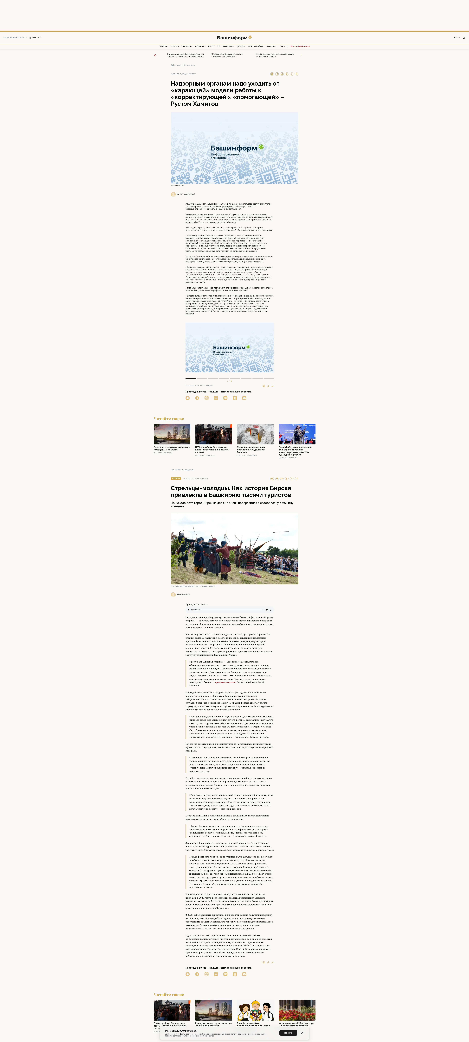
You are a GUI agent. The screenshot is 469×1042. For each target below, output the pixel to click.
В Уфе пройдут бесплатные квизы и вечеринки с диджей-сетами (227, 55)
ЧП (218, 46)
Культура (241, 46)
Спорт (211, 46)
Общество (200, 46)
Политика (174, 46)
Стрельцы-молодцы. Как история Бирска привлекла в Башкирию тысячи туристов (185, 55)
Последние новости (300, 46)
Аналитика (271, 46)
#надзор (209, 386)
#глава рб (190, 386)
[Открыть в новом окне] (188, 398)
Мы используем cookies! (181, 1030)
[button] (272, 381)
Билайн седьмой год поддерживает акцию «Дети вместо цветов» (275, 55)
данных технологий (205, 1036)
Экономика (187, 46)
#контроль (200, 386)
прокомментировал (225, 682)
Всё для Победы (255, 46)
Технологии (228, 46)
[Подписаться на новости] (244, 398)
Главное (163, 46)
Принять (288, 1032)
